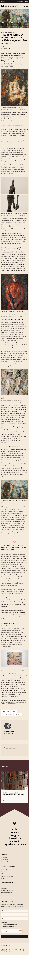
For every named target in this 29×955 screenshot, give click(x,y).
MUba (14, 711)
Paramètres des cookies (7, 897)
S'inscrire (14, 936)
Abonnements (4, 857)
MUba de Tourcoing (8, 700)
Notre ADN (4, 869)
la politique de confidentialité (8, 926)
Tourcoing (18, 714)
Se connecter (20, 1)
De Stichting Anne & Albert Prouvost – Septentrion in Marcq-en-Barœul (14, 794)
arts (14, 829)
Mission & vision (5, 874)
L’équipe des (7, 876)
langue (14, 835)
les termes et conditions (11, 924)
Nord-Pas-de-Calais (7, 714)
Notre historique (5, 871)
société (14, 841)
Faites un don (4, 859)
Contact (3, 878)
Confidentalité (4, 894)
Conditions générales (6, 892)
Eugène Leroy (6, 711)
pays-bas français (14, 844)
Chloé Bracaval (7, 46)
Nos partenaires (5, 862)
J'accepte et (10, 925)
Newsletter (4, 1)
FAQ (2, 886)
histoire (14, 832)
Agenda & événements (7, 890)
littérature (14, 838)
